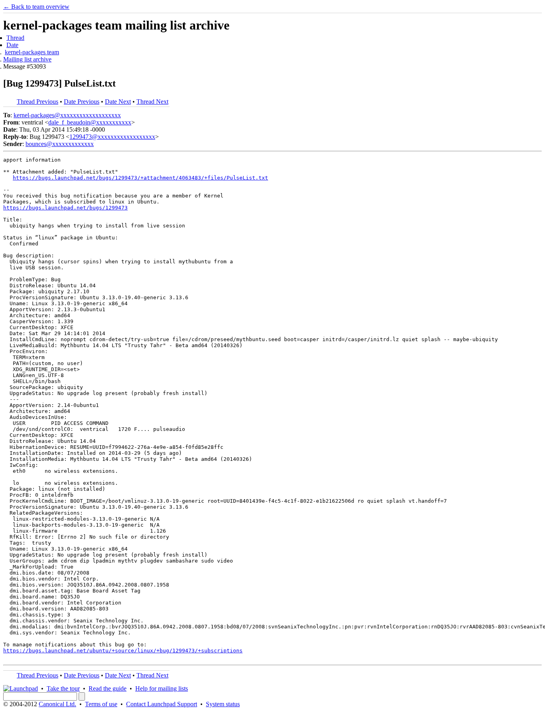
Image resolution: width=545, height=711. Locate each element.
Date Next (118, 101)
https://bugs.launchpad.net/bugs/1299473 (65, 208)
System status (223, 704)
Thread (15, 37)
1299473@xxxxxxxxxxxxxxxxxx (112, 136)
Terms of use (101, 704)
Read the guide (107, 688)
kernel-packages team (32, 52)
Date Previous (81, 101)
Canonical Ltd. (57, 704)
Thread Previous (37, 101)
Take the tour (63, 688)
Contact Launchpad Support (161, 704)
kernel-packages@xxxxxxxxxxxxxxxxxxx (67, 115)
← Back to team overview (36, 6)
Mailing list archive (27, 59)
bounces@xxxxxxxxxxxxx (60, 143)
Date (12, 44)
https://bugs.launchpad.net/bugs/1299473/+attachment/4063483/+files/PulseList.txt (140, 178)
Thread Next (152, 101)
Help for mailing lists (161, 688)
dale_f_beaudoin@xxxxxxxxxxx (89, 122)
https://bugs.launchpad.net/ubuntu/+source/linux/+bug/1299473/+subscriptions (123, 651)
